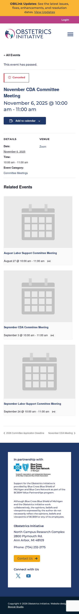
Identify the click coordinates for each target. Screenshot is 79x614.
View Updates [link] (44, 12)
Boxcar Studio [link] (16, 606)
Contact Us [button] (25, 558)
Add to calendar (25, 120)
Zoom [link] (43, 146)
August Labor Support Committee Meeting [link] (30, 253)
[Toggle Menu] (70, 34)
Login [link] (65, 19)
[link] (28, 34)
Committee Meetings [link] (16, 173)
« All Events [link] (12, 55)
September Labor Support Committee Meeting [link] (32, 403)
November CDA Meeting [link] (60, 432)
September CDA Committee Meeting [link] (26, 327)
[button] (18, 576)
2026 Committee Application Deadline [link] (25, 432)
